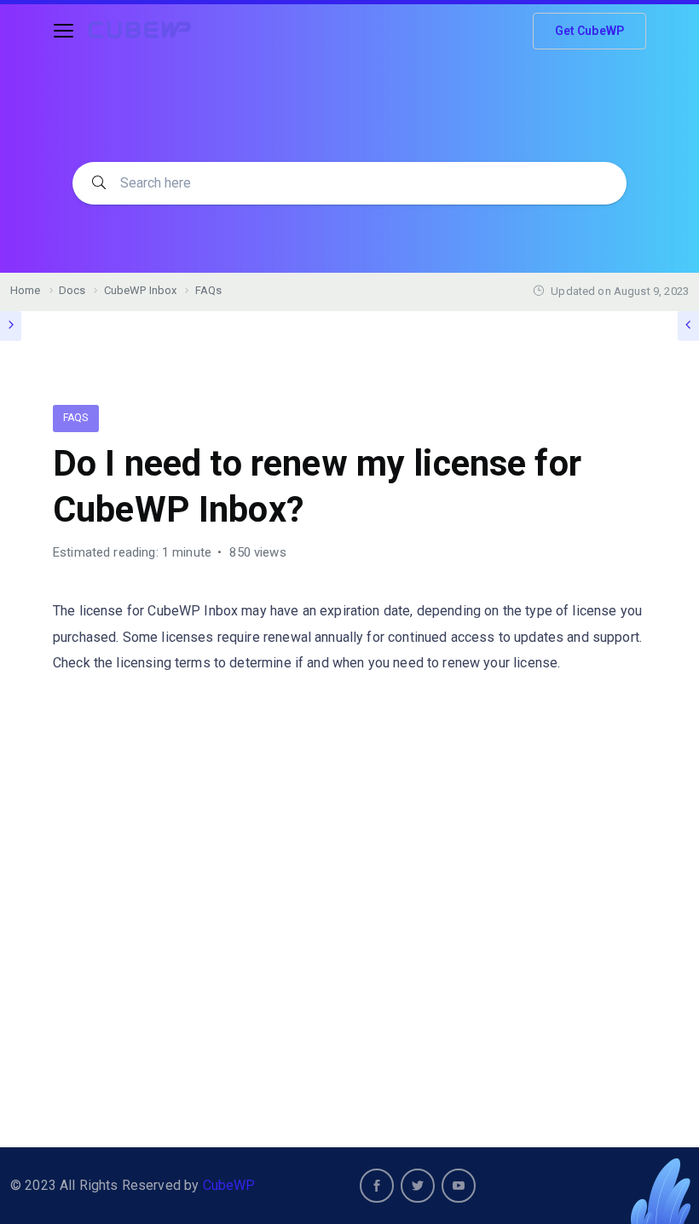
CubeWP (229, 1185)
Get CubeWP (590, 31)
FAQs (76, 418)
